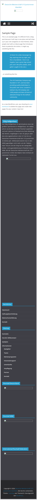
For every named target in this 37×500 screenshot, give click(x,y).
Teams (6, 353)
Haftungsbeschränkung (9, 314)
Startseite (5, 334)
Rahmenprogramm (10, 357)
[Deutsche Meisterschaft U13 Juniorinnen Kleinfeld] (4, 23)
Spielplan (5, 342)
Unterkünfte (8, 364)
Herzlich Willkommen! (9, 338)
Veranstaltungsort (10, 361)
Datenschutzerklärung (9, 318)
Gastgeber (7, 349)
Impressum (5, 310)
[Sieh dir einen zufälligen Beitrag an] (32, 23)
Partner (6, 372)
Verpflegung (8, 368)
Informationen (6, 346)
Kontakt (4, 322)
